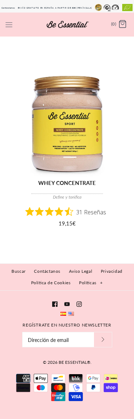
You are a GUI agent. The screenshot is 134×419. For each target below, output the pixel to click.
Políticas (91, 282)
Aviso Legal (81, 271)
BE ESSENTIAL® (74, 362)
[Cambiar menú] (9, 24)
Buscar (18, 271)
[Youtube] (67, 304)
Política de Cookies (51, 282)
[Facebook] (55, 304)
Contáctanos (8, 7)
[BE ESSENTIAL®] (67, 24)
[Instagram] (79, 304)
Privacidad (112, 271)
